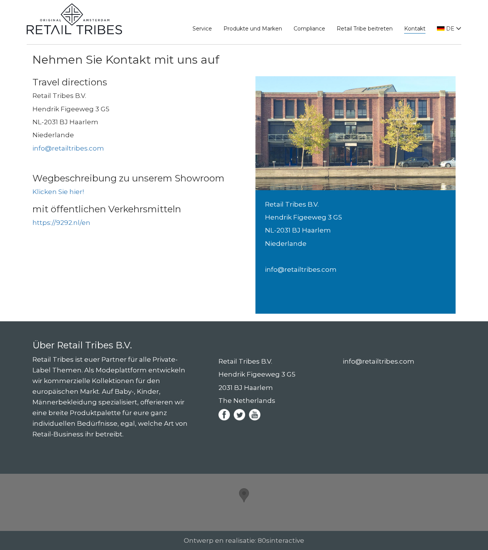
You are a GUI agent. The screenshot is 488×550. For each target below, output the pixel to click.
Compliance (309, 28)
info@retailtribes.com (68, 148)
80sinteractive (281, 540)
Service (202, 28)
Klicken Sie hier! (58, 192)
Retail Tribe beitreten (365, 28)
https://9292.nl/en (62, 222)
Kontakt (414, 28)
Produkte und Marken (252, 28)
